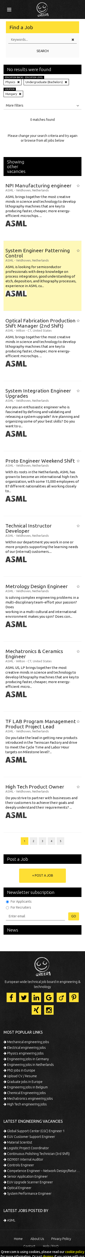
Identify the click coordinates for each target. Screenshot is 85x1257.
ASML (10, 1220)
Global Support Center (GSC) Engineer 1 (35, 1131)
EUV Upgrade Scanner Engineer (29, 1182)
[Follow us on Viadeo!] (61, 997)
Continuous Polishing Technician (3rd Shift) (38, 1154)
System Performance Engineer (28, 1193)
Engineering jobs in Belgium (27, 1087)
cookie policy (74, 1252)
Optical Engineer (18, 1188)
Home (18, 1239)
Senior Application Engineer (27, 1176)
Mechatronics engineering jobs (29, 1098)
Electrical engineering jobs (26, 1048)
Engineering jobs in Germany (27, 1059)
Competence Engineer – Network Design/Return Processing (43, 1171)
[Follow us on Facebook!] (11, 997)
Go (73, 916)
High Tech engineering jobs (26, 1104)
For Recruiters (21, 907)
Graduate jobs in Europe (24, 1082)
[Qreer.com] (42, 8)
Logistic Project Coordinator (27, 1148)
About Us (37, 1239)
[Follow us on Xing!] (36, 1010)
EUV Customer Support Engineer (30, 1137)
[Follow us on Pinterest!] (74, 997)
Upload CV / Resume (21, 1076)
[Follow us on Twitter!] (24, 997)
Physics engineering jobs (25, 1053)
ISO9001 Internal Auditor (24, 1159)
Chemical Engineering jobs (26, 1093)
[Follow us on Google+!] (49, 997)
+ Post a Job (42, 875)
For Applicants (21, 901)
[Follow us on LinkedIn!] (36, 997)
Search (43, 51)
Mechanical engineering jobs (27, 1042)
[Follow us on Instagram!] (49, 1010)
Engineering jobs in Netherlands (30, 1065)
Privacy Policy (61, 1239)
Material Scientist (19, 1142)
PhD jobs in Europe (20, 1070)
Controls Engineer (20, 1165)
